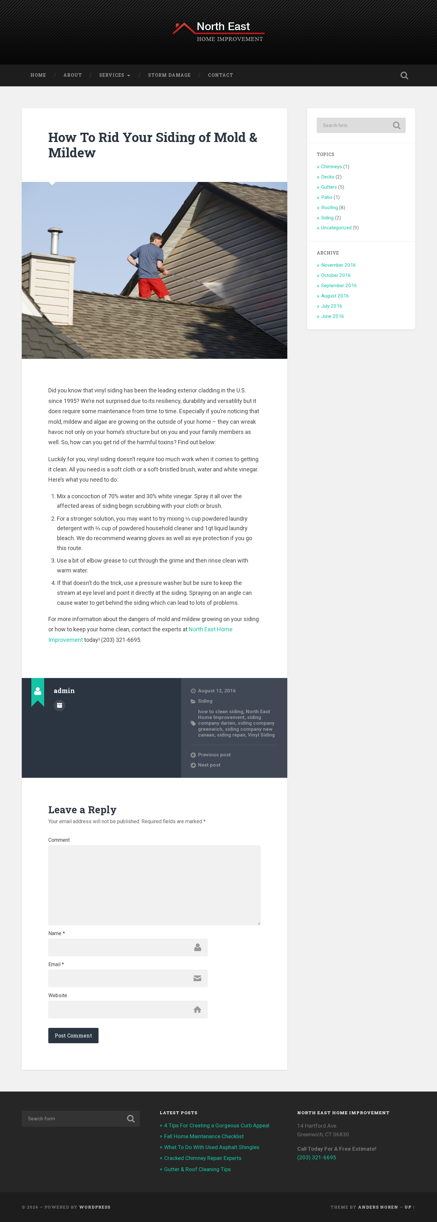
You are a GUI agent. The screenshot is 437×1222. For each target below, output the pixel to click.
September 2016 (339, 285)
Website (57, 995)
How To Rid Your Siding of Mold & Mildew (152, 145)
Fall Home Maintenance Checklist (204, 1136)
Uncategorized (336, 228)
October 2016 (336, 275)
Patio (326, 197)
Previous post (214, 755)
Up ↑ (409, 1207)
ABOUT (72, 75)
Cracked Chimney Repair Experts (203, 1158)
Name (56, 933)
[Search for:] (361, 125)
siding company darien (229, 720)
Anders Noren (378, 1207)
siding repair (231, 735)
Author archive (59, 705)
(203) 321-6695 (316, 1157)
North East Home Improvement (234, 714)
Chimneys (331, 167)
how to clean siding (220, 711)
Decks (327, 177)
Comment (59, 840)
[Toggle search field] (404, 75)
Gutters (329, 187)
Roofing (329, 207)
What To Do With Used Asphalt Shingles (211, 1147)
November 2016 (338, 265)
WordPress (94, 1207)
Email (56, 964)
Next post (209, 765)
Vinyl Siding (261, 735)
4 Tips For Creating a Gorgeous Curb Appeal (216, 1125)
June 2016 (332, 316)
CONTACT (220, 75)
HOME (38, 75)
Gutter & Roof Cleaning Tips (197, 1169)
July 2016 (331, 306)
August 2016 (335, 296)
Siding (205, 701)
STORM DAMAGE (169, 75)
